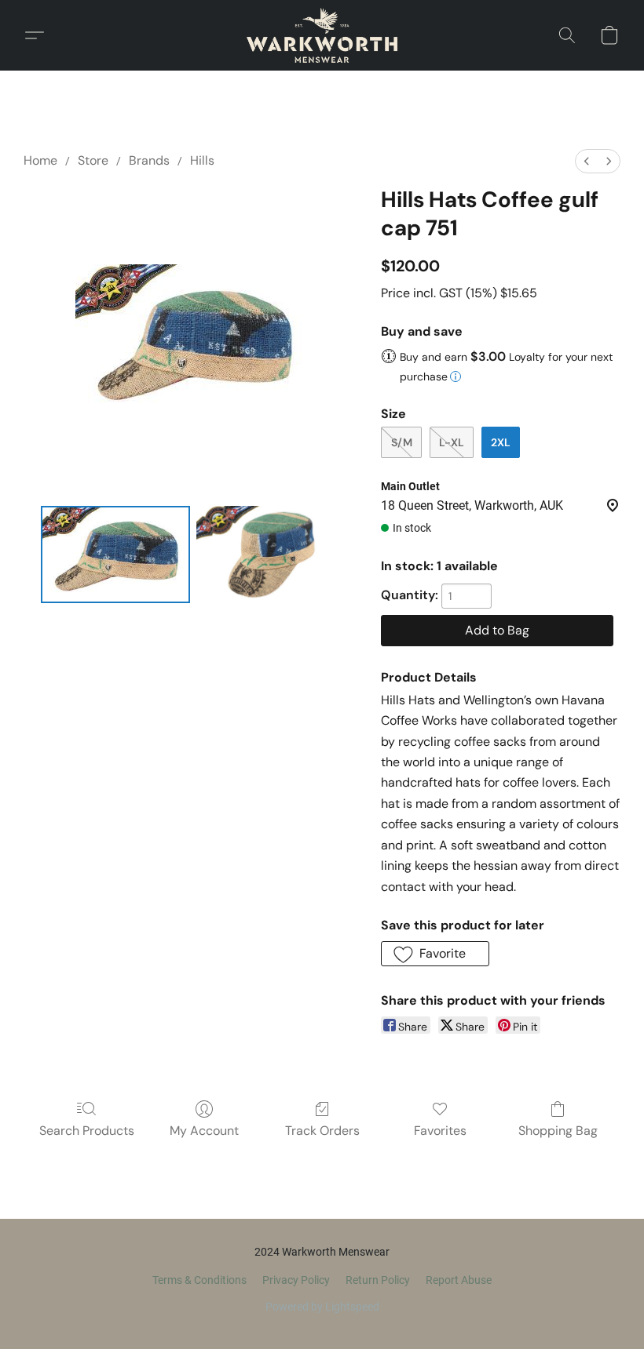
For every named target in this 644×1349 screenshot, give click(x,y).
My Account (204, 1130)
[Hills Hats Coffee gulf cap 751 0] (115, 554)
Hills (202, 160)
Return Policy (378, 1280)
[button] (322, 35)
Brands (149, 160)
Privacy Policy (296, 1280)
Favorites (440, 1130)
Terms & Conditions (199, 1280)
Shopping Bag (558, 1130)
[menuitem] (587, 161)
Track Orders (322, 1130)
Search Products (86, 1130)
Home (40, 160)
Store (93, 160)
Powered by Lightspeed (322, 1306)
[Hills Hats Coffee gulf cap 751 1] (271, 554)
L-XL (451, 442)
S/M (401, 442)
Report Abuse (459, 1280)
